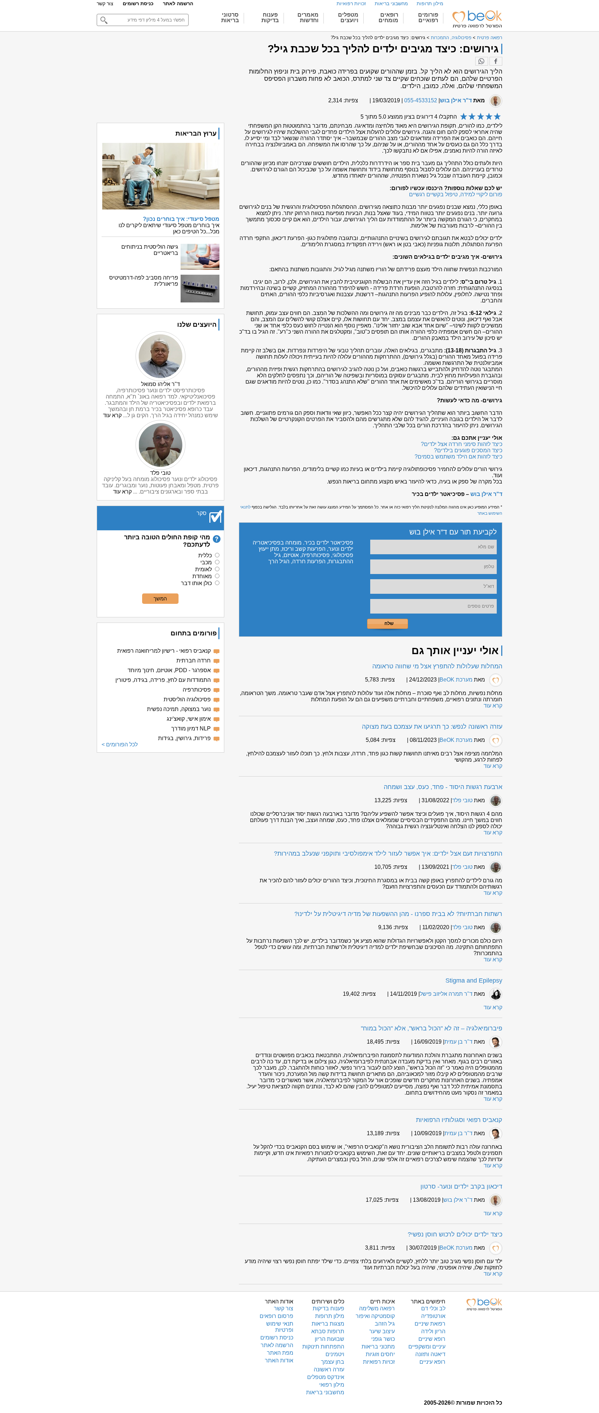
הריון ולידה (433, 1331)
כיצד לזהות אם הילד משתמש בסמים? (458, 457)
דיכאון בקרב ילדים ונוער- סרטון (461, 1186)
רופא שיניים (431, 1339)
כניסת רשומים (138, 3)
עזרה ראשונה (329, 1369)
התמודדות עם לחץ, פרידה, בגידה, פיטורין (163, 680)
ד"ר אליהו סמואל (160, 384)
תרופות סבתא (327, 1331)
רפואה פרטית (489, 37)
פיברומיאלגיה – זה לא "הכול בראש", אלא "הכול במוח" (431, 1028)
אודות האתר (279, 1360)
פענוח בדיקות (328, 1308)
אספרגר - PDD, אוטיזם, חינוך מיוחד (169, 670)
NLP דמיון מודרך (191, 728)
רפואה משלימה (377, 1308)
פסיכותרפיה (197, 690)
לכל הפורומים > (120, 744)
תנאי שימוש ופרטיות (279, 1327)
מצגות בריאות (328, 1324)
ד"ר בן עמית (458, 1042)
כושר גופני (383, 1339)
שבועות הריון (329, 1339)
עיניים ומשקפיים (426, 1347)
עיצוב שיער (382, 1331)
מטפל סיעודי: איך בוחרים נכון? (181, 219)
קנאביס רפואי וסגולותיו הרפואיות (459, 1119)
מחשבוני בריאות (391, 3)
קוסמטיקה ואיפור (375, 1316)
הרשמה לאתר (178, 3)
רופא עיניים (432, 1362)
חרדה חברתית (193, 660)
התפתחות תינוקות (323, 1347)
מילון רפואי (331, 1385)
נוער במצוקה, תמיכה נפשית (179, 709)
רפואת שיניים (430, 1324)
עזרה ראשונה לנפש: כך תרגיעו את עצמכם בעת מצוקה (432, 726)
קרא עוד (493, 706)
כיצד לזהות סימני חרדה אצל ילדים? (461, 444)
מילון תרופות (430, 3)
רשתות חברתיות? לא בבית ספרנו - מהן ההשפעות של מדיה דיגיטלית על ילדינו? (398, 913)
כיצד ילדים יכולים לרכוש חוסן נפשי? (455, 1234)
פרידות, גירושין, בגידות (184, 738)
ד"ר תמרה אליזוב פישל (446, 994)
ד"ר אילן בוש (456, 100)
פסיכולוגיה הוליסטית (187, 699)
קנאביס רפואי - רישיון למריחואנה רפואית (164, 651)
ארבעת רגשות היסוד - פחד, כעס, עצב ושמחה (443, 786)
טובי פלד (462, 800)
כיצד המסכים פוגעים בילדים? (468, 450)
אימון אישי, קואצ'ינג (189, 719)
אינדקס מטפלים (325, 1377)
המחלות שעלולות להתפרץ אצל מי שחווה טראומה (437, 666)
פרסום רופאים (276, 1316)
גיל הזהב (385, 1324)
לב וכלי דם (433, 1308)
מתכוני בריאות (378, 1347)
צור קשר (105, 3)
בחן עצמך (332, 1362)
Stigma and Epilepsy (473, 980)
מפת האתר (280, 1353)
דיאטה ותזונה (430, 1354)
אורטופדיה (433, 1316)
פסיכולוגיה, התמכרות (451, 37)
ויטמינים (334, 1354)
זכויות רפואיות (351, 3)
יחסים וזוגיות (380, 1354)
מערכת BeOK (456, 680)
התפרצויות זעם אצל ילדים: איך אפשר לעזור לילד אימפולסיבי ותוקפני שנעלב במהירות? (388, 853)
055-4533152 (420, 100)
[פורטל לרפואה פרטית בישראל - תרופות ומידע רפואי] (476, 19)
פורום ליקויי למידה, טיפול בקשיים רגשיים (455, 194)
